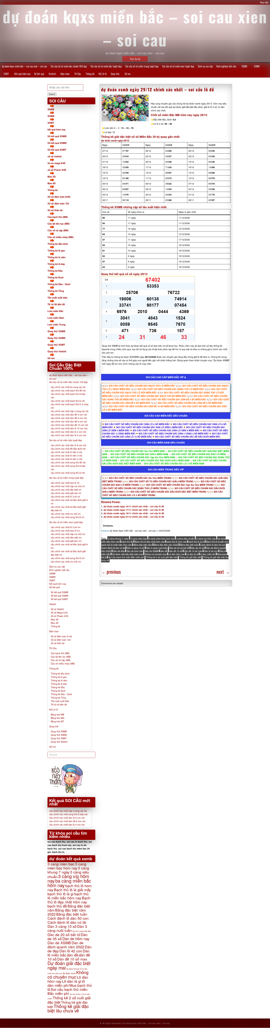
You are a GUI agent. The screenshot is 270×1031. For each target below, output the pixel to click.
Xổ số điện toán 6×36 (61, 636)
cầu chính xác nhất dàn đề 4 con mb (69, 414)
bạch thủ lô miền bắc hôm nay (117, 544)
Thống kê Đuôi (55, 277)
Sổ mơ (127, 74)
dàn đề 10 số (175, 550)
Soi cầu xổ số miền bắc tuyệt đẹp (106, 66)
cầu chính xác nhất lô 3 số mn (65, 527)
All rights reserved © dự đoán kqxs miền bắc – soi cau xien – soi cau (136, 1023)
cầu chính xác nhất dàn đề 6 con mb (69, 418)
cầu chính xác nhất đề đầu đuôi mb (68, 448)
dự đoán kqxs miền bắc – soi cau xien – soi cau (24, 66)
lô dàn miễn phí (207, 554)
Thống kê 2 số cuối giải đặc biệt (161, 557)
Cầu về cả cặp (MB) (58, 230)
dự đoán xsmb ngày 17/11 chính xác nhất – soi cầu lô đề (134, 509)
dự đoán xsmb (69, 973)
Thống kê (90, 74)
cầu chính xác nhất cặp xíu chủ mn (68, 534)
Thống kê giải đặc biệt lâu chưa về (68, 1008)
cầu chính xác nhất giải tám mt (66, 493)
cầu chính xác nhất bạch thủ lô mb (68, 400)
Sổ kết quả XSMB (57, 136)
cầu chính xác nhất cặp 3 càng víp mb (69, 411)
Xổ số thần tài (55, 210)
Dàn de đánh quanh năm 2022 (66, 944)
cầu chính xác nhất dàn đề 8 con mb (69, 421)
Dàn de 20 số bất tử (179, 547)
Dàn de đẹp (119, 550)
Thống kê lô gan (56, 250)
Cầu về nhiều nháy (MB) (61, 237)
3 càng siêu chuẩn (185, 538)
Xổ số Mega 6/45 (59, 612)
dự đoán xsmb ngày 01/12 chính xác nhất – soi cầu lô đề (134, 516)
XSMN (257, 66)
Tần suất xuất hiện (58, 297)
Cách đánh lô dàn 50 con (212, 544)
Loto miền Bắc (55, 311)
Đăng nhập (264, 2)
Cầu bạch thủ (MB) (58, 217)
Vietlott (52, 74)
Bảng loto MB (57, 714)
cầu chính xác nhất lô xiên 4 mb (66, 459)
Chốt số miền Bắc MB (165, 115)
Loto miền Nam (56, 317)
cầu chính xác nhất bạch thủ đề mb (68, 390)
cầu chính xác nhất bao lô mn (65, 530)
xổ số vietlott (55, 156)
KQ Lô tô (103, 74)
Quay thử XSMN (56, 338)
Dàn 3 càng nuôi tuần (157, 547)
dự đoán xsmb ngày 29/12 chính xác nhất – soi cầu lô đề (157, 89)
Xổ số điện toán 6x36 (59, 196)
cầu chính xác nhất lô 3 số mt (65, 496)
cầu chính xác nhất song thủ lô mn (68, 558)
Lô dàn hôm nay (177, 554)
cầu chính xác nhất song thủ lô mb (68, 472)
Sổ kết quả (39, 74)
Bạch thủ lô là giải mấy (217, 541)
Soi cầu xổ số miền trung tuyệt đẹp (141, 66)
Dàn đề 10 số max (193, 550)
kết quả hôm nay (56, 129)
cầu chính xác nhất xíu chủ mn (66, 561)
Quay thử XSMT (56, 344)
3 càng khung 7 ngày (118, 538)
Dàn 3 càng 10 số (135, 547)
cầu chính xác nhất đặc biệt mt (66, 489)
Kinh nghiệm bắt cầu (226, 66)
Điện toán (64, 74)
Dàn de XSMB (152, 550)
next (223, 571)
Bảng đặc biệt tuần (189, 544)
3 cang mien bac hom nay (161, 538)
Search (52, 94)
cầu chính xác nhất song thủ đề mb (68, 462)
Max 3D (52, 176)
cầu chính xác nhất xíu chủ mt (65, 513)
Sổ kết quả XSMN (57, 143)
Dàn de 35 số (197, 547)
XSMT (6, 74)
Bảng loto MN (57, 717)
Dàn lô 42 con (211, 550)
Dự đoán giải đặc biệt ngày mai (127, 554)
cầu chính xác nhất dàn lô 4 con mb (68, 431)
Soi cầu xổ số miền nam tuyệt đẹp (178, 66)
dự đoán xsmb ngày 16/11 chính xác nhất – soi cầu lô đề (134, 506)
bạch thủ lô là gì (196, 541)
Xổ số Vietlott (57, 609)
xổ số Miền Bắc (141, 137)
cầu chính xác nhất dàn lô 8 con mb (68, 445)
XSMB (244, 66)
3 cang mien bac (138, 538)
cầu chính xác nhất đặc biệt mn (66, 537)
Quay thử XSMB (56, 331)
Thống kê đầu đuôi (58, 244)
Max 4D (52, 183)
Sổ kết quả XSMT (57, 149)
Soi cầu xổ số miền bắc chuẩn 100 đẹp (69, 66)
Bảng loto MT (57, 721)
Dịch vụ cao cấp (205, 66)
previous (111, 571)
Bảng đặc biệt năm (142, 544)
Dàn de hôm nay (134, 550)
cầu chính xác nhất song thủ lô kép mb (68, 814)
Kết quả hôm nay (22, 74)
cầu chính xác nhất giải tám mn (66, 540)
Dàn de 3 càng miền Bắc (81, 931)
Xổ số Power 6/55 (59, 616)
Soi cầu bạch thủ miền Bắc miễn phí (126, 557)
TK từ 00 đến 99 (56, 304)
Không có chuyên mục (156, 554)
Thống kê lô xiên (56, 257)
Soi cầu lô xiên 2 (76, 994)
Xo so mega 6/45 (56, 163)
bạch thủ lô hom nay (176, 541)
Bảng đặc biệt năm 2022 (166, 544)
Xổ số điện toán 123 (58, 203)
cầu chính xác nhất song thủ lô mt (67, 517)
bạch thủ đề (127, 541)
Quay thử (115, 74)
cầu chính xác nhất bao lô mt (65, 482)
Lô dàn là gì (192, 554)
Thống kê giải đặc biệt (190, 557)
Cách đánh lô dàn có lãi (113, 547)
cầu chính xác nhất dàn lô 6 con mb (68, 435)
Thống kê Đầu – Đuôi (59, 284)
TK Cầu (77, 74)
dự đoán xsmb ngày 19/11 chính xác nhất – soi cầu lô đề (134, 513)
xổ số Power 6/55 (57, 170)
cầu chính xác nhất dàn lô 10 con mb (69, 428)
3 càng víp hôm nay (206, 538)
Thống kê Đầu (55, 270)
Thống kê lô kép (56, 264)
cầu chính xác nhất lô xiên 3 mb (66, 455)
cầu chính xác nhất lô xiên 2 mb (66, 452)
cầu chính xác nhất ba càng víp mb (68, 387)
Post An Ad (135, 59)
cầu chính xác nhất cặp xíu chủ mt (68, 486)
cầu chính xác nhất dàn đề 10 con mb (69, 424)
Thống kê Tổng (56, 291)
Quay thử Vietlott (57, 351)
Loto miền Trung (56, 324)
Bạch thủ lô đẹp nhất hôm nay (150, 541)
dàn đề (163, 550)
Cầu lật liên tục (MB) (59, 223)
